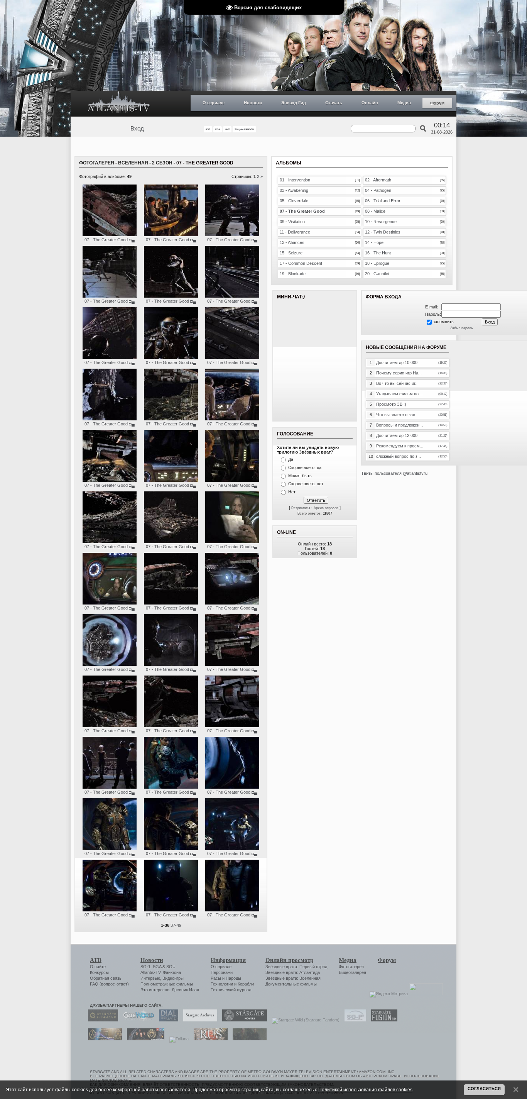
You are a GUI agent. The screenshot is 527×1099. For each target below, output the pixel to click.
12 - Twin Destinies (382, 232)
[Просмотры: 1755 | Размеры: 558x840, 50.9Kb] (232, 910)
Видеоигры (173, 978)
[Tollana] (177, 1038)
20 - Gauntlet (377, 273)
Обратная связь (106, 978)
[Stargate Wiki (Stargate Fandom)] (304, 1020)
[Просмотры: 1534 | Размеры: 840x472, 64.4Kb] (232, 480)
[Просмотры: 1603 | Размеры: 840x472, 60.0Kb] (171, 296)
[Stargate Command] (101, 1020)
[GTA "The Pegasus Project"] (248, 1038)
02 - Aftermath (378, 180)
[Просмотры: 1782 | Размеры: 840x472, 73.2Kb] (232, 234)
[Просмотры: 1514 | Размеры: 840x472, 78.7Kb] (171, 725)
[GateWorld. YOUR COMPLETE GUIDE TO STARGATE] (136, 1020)
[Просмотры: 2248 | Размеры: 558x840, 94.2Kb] (110, 848)
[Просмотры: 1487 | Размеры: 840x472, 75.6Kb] (110, 296)
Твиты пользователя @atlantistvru (394, 473)
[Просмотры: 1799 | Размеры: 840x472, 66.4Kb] (171, 357)
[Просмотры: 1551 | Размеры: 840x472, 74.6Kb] (232, 725)
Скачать (333, 102)
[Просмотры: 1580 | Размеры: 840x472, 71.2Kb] (171, 480)
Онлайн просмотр (289, 960)
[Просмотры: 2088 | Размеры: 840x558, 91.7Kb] (110, 910)
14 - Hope (374, 242)
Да (290, 459)
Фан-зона (172, 972)
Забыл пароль (461, 328)
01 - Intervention (295, 180)
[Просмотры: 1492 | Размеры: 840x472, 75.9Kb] (232, 296)
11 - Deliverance (295, 232)
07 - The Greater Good (106, 239)
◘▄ (132, 239)
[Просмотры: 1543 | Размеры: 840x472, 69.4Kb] (110, 357)
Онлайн (369, 102)
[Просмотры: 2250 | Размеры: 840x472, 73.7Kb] (110, 725)
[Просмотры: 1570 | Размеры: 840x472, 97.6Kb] (110, 541)
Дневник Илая (185, 989)
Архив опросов (326, 508)
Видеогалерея (352, 972)
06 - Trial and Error (382, 200)
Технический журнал (231, 989)
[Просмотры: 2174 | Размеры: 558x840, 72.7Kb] (171, 787)
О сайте (98, 966)
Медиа (404, 102)
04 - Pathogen (378, 190)
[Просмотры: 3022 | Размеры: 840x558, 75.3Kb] (171, 848)
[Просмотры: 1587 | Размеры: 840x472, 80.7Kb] (110, 664)
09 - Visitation (292, 221)
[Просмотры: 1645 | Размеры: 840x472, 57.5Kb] (232, 541)
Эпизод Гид (293, 102)
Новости (253, 102)
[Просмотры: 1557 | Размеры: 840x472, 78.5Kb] (110, 603)
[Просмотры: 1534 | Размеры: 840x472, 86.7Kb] (232, 664)
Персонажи (222, 972)
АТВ (95, 960)
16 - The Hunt (378, 253)
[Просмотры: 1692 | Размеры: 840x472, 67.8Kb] (171, 603)
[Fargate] (209, 1038)
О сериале (214, 102)
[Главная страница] (119, 104)
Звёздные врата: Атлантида (292, 972)
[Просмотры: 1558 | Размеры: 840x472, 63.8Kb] (171, 664)
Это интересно (154, 989)
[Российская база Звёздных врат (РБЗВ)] (143, 1038)
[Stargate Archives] (198, 1020)
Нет (292, 491)
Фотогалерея (96, 163)
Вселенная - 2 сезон (145, 163)
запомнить (443, 321)
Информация (228, 960)
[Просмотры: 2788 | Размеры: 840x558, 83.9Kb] (232, 848)
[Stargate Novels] (242, 1020)
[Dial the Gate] (166, 1020)
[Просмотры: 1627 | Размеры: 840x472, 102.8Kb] (171, 419)
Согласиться (484, 1088)
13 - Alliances (292, 242)
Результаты (300, 508)
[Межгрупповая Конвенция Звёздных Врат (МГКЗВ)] (103, 1038)
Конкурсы (99, 972)
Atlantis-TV (150, 972)
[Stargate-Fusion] (382, 1020)
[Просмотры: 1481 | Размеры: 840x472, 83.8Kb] (232, 419)
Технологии (222, 984)
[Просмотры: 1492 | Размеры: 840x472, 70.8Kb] (110, 787)
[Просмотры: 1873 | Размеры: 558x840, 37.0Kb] (171, 910)
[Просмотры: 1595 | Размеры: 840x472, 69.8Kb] (232, 603)
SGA (157, 966)
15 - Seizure (291, 253)
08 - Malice (375, 211)
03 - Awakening (294, 190)
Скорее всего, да (304, 467)
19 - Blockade (293, 273)
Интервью (150, 978)
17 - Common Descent (301, 263)
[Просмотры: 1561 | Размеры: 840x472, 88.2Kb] (110, 234)
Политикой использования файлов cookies (365, 1089)
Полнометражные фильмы (166, 984)
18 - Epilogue (377, 263)
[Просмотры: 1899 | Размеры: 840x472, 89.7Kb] (171, 541)
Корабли (246, 984)
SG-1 (145, 966)
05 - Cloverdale (294, 200)
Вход (137, 128)
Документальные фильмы (291, 984)
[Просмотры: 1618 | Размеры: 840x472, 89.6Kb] (110, 480)
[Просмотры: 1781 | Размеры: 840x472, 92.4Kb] (171, 234)
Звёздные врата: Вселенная (293, 978)
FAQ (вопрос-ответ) (109, 984)
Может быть (300, 475)
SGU (171, 966)
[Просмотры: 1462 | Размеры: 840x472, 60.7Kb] (110, 419)
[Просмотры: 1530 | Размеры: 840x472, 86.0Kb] (232, 357)
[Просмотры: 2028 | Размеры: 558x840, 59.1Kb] (232, 787)
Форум (437, 103)
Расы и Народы (226, 978)
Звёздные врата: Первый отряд (296, 966)
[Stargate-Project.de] (353, 1020)
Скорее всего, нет (305, 483)
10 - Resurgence (381, 221)
